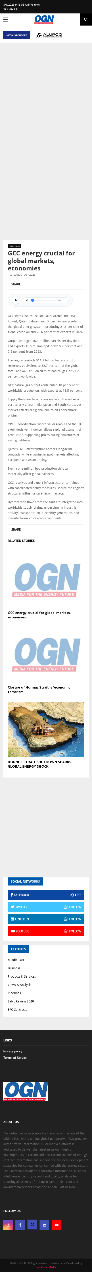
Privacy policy (12, 1051)
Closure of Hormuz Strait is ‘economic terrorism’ (39, 689)
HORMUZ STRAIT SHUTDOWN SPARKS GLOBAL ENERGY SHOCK (39, 764)
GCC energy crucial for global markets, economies (39, 615)
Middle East (16, 960)
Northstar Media (46, 1267)
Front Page (14, 246)
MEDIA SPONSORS (16, 35)
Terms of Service (15, 1058)
